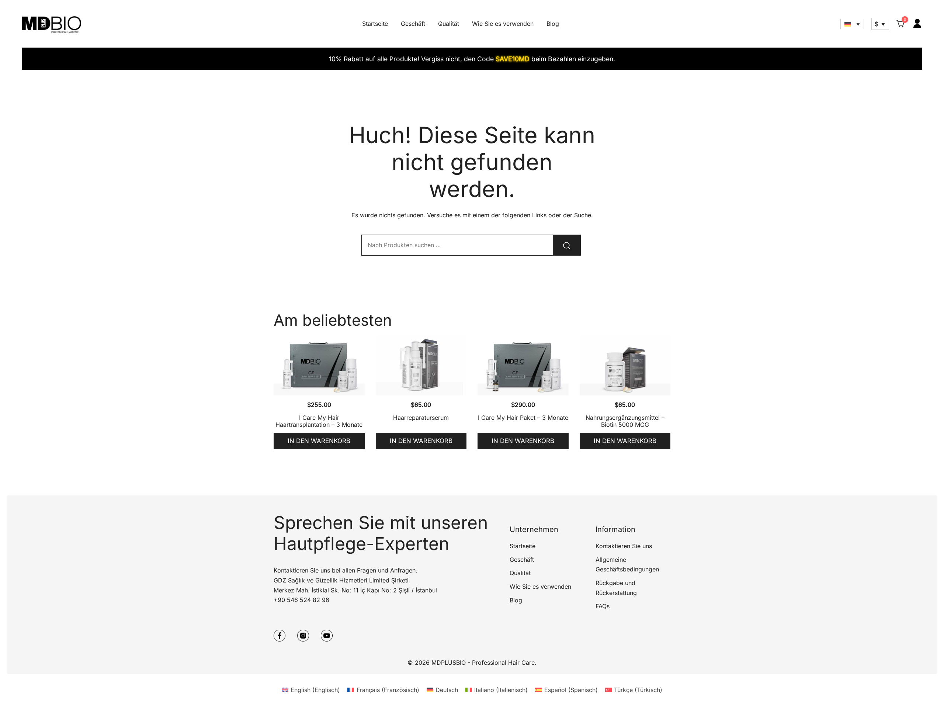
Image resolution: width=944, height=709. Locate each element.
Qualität (448, 23)
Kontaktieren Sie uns (624, 546)
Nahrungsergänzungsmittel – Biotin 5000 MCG (625, 421)
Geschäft (413, 23)
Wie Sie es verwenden (503, 23)
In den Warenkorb (319, 441)
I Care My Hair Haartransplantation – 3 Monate (318, 421)
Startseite (375, 23)
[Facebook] (279, 635)
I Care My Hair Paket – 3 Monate (523, 417)
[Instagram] (303, 635)
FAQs (603, 606)
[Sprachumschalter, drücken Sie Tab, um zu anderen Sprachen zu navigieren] (852, 24)
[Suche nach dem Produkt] (567, 245)
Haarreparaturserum (421, 417)
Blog (552, 23)
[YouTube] (327, 635)
